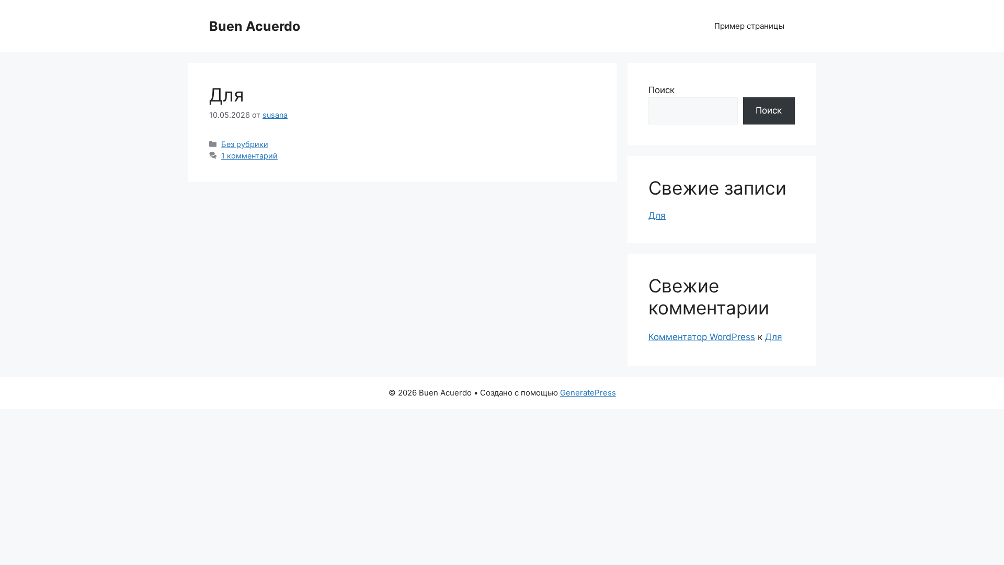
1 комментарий (249, 155)
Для (226, 95)
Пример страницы (749, 26)
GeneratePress (588, 393)
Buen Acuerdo (254, 26)
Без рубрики (244, 144)
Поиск (661, 90)
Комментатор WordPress (701, 337)
